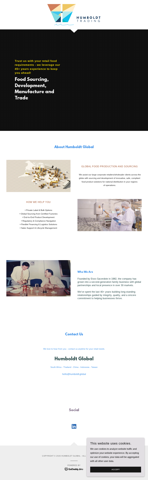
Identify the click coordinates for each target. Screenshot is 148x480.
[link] (74, 14)
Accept (116, 470)
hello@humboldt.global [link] (74, 374)
